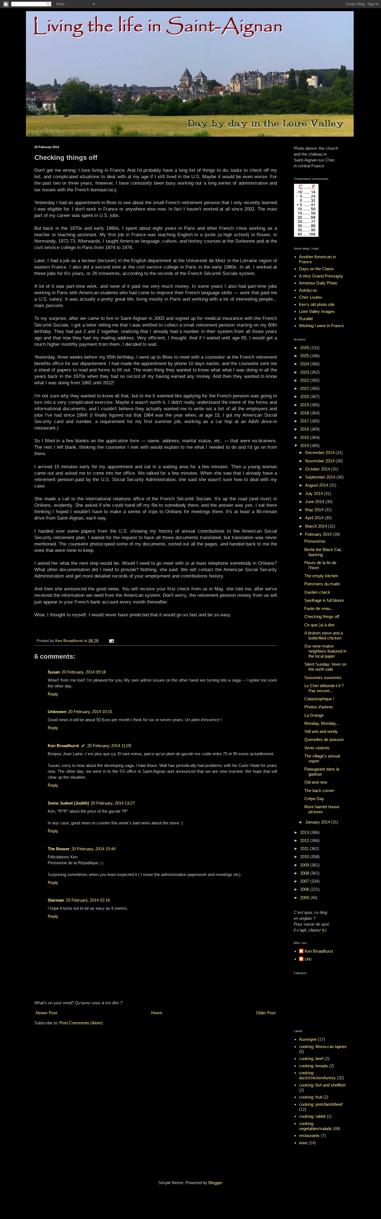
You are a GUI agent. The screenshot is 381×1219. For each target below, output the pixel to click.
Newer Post (46, 1012)
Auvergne (308, 1039)
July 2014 (314, 493)
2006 (305, 889)
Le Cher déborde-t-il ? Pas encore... (324, 688)
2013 (305, 832)
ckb (308, 959)
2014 (305, 445)
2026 (305, 347)
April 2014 (314, 517)
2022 (305, 380)
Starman (56, 900)
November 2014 (320, 460)
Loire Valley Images (317, 311)
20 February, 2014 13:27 (113, 803)
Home (156, 1012)
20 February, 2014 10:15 (90, 711)
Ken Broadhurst (63, 745)
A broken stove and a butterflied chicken (323, 635)
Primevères (314, 541)
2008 (305, 873)
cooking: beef (311, 1058)
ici (324, 930)
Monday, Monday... (321, 723)
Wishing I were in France (321, 325)
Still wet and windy (321, 731)
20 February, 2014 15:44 (93, 848)
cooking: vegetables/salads (315, 1126)
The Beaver (59, 848)
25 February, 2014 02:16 (88, 900)
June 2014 (315, 501)
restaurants (309, 1135)
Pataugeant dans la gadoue (321, 771)
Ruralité (306, 318)
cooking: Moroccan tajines (323, 1046)
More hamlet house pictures (321, 809)
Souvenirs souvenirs (323, 677)
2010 (305, 856)
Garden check (317, 592)
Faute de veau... (319, 608)
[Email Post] (111, 641)
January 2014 (318, 822)
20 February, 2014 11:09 (109, 745)
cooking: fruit (310, 1097)
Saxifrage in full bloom (324, 600)
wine (303, 1142)
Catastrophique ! (319, 698)
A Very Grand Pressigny (321, 276)
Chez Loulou (310, 297)
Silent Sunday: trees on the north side (325, 667)
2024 (305, 363)
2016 (305, 429)
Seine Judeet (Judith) (68, 803)
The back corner (319, 790)
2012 (305, 840)
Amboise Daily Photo (318, 283)
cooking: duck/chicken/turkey (317, 1075)
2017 (305, 421)
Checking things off (321, 616)
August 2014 (317, 485)
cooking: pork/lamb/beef (321, 1104)
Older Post (266, 1012)
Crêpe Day (314, 798)
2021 (305, 388)
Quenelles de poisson (324, 739)
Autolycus (308, 290)
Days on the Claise (316, 268)
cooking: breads (313, 1065)
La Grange (314, 715)
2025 (305, 355)
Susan (54, 672)
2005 (305, 897)
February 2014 (319, 534)
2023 (305, 372)
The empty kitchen (321, 575)
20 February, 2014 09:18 (84, 672)
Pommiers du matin (322, 583)
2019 (305, 404)
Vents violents (317, 747)
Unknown (57, 711)
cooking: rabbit (312, 1116)
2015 (305, 437)
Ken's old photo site (316, 304)
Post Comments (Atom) (81, 1022)
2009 (305, 865)
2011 (305, 848)
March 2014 (316, 526)
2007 (305, 881)
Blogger (215, 1182)
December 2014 (320, 452)
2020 (305, 396)
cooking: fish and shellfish (322, 1085)
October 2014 (318, 469)
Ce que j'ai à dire (319, 624)
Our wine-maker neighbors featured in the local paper (325, 651)
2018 (305, 413)
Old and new (315, 782)
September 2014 (320, 477)
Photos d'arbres (318, 706)
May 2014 (314, 509)
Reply (53, 694)
